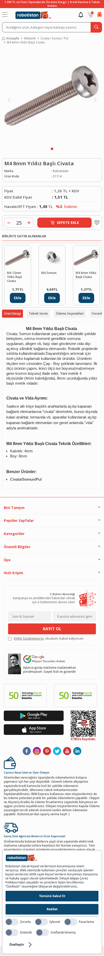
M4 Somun (49, 273)
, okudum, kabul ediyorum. (49, 638)
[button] (52, 149)
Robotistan (60, 171)
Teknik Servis (38, 313)
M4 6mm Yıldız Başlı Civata (86, 275)
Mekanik (30, 38)
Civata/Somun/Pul (26, 479)
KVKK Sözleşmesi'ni (29, 638)
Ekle (17, 297)
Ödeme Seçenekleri (70, 313)
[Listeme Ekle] (96, 223)
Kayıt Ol (52, 629)
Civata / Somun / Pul (54, 38)
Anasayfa (12, 38)
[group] (52, 97)
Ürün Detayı (12, 313)
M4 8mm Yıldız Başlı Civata (26, 42)
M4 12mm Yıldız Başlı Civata (14, 277)
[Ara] (96, 27)
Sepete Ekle (68, 222)
